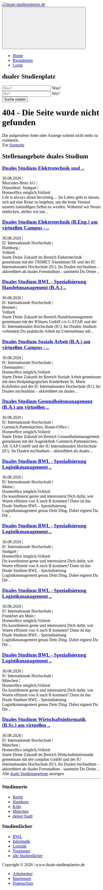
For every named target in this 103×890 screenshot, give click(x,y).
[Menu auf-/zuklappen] (44, 28)
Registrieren (23, 60)
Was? (56, 88)
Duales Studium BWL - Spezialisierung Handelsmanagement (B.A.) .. (44, 284)
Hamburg (21, 802)
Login (18, 65)
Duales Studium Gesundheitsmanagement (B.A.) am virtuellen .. (47, 404)
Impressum (22, 878)
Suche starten (15, 99)
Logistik (19, 846)
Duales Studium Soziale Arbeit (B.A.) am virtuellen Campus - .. (46, 344)
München (21, 811)
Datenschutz (23, 883)
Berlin (18, 797)
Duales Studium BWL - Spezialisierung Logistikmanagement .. (44, 464)
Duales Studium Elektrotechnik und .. (43, 168)
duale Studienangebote (29, 773)
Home (18, 55)
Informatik (21, 841)
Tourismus (21, 851)
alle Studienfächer (28, 855)
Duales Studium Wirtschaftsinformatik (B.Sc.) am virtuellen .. (44, 722)
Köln (17, 806)
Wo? (56, 93)
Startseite (16, 145)
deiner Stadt (22, 816)
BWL (17, 836)
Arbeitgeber (22, 873)
